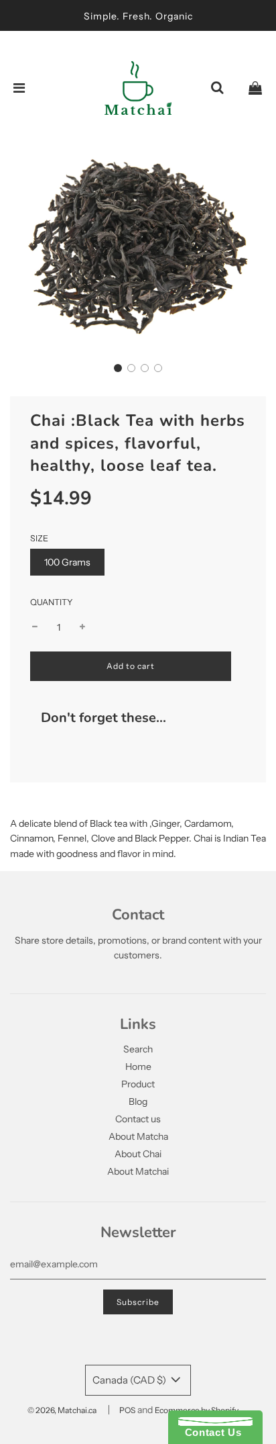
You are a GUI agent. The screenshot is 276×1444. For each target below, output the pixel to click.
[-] (35, 627)
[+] (82, 627)
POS (127, 1410)
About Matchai (138, 1171)
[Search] (217, 88)
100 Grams (67, 562)
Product (138, 1084)
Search (138, 1049)
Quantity (51, 602)
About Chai (138, 1154)
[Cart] (255, 88)
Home (138, 1067)
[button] (118, 368)
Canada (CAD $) (130, 1379)
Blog (138, 1101)
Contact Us (209, 1432)
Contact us (138, 1119)
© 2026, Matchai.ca (61, 1410)
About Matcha (138, 1136)
